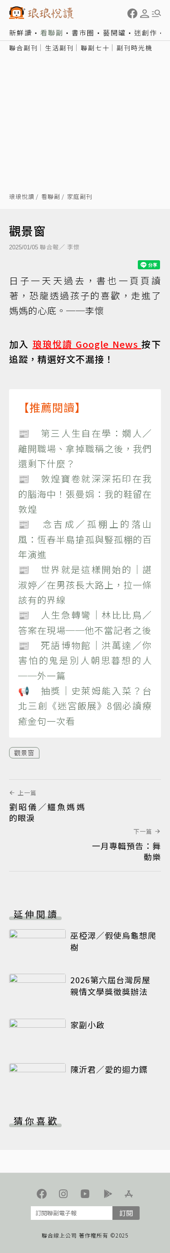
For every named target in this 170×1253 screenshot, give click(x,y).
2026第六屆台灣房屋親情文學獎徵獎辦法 (110, 985)
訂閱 (126, 1213)
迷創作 (145, 32)
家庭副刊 (79, 196)
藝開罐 (114, 32)
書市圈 (83, 32)
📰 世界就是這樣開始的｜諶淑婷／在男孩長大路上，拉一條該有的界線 (85, 584)
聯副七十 (95, 47)
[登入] (144, 13)
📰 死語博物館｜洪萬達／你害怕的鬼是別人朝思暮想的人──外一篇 (85, 660)
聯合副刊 (23, 47)
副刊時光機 (135, 47)
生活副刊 (59, 47)
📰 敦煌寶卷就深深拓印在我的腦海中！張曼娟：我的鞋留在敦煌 (85, 493)
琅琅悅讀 (21, 196)
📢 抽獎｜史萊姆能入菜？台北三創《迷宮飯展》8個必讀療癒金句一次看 (85, 706)
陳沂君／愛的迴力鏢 (109, 1069)
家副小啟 (87, 1024)
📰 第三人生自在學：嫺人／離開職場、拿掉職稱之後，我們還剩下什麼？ (85, 448)
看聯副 (51, 32)
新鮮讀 (20, 32)
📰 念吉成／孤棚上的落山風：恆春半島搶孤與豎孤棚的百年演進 (85, 539)
